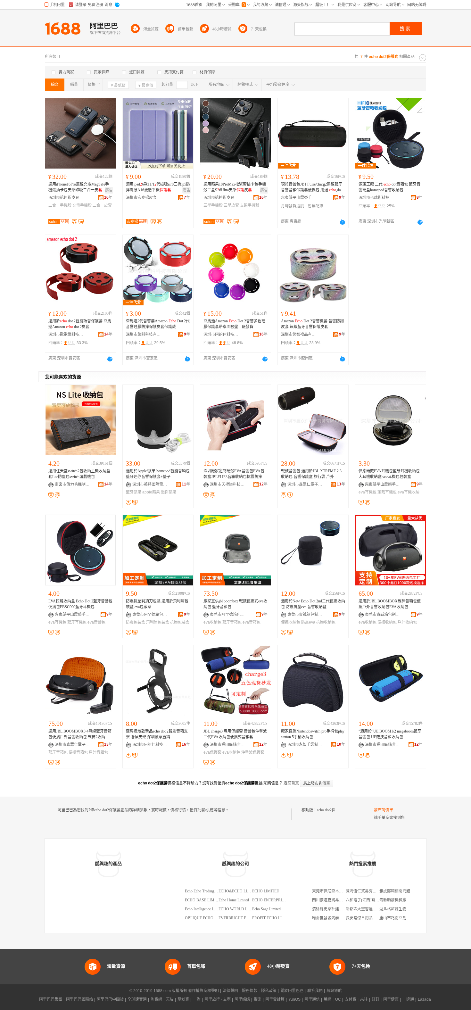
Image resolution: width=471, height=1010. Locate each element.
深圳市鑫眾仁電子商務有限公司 (305, 484)
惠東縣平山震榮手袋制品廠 (298, 197)
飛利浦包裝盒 (157, 622)
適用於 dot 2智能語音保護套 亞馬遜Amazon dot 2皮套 (79, 324)
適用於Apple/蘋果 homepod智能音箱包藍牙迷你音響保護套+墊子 (158, 474)
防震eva (308, 622)
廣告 (109, 190)
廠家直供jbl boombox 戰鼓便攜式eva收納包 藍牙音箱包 (235, 604)
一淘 (197, 999)
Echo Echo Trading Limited (206, 891)
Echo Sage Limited (266, 909)
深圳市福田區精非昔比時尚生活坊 (227, 744)
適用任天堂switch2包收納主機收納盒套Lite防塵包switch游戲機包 (79, 474)
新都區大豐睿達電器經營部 (369, 909)
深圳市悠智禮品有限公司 (298, 334)
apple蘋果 (151, 492)
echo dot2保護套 (330, 810)
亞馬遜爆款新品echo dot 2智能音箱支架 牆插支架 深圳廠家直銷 (157, 734)
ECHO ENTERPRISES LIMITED (278, 900)
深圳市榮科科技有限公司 (143, 334)
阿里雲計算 (275, 999)
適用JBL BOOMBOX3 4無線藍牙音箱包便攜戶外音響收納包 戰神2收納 (80, 734)
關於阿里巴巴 (291, 991)
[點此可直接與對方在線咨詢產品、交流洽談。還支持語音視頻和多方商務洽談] (342, 222)
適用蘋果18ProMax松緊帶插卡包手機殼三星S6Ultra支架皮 (234, 187)
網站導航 (334, 991)
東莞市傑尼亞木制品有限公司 (337, 891)
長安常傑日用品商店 (363, 918)
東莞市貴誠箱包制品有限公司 (305, 614)
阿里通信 (312, 999)
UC (338, 999)
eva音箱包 (251, 622)
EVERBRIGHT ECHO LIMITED (245, 918)
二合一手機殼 (59, 205)
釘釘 (375, 999)
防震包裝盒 (135, 622)
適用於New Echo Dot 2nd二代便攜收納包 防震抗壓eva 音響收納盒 (313, 604)
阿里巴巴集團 (50, 999)
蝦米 (257, 999)
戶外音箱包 (98, 752)
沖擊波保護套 (252, 752)
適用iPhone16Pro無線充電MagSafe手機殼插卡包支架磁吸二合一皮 (78, 187)
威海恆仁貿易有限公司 (365, 891)
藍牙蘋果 (133, 492)
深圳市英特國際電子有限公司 (150, 484)
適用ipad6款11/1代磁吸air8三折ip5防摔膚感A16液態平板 (158, 187)
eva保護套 (212, 752)
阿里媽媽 (242, 999)
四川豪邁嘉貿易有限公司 (333, 900)
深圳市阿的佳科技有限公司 (221, 334)
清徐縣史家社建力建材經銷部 (337, 909)
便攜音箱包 (78, 752)
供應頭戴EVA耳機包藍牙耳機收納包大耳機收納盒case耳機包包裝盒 (389, 474)
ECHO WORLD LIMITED (240, 909)
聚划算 (183, 999)
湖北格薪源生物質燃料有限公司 (406, 909)
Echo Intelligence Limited (204, 909)
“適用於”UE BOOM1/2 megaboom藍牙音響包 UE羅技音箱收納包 (390, 734)
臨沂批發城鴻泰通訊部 (331, 918)
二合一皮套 (102, 205)
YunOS (294, 999)
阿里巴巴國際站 (79, 999)
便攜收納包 (290, 622)
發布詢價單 (383, 810)
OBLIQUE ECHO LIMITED (207, 918)
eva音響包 (96, 622)
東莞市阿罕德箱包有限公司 (150, 614)
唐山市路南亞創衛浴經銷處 (402, 918)
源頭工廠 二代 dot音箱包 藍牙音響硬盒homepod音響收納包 (389, 187)
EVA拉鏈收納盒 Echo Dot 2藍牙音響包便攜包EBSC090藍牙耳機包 (80, 604)
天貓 (170, 999)
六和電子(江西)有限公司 (366, 900)
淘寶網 (156, 999)
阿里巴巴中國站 (110, 999)
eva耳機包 (367, 492)
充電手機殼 (82, 205)
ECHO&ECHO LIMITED (239, 891)
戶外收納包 (407, 622)
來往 (364, 999)
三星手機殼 (213, 205)
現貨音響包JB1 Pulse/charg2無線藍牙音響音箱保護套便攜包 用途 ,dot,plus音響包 (313, 187)
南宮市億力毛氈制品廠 (72, 484)
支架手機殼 (249, 205)
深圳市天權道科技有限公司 (227, 484)
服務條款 (249, 991)
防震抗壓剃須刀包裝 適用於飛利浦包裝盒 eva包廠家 (157, 604)
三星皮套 (231, 205)
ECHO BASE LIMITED (204, 900)
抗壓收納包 (325, 622)
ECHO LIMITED (265, 891)
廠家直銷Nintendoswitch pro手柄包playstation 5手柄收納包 (312, 734)
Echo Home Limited (234, 900)
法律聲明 (230, 991)
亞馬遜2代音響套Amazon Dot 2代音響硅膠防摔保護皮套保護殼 (158, 324)
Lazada (424, 999)
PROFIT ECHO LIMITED (273, 918)
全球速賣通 (137, 999)
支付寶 (350, 999)
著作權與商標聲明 (203, 991)
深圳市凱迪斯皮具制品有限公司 (66, 197)
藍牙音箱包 (232, 622)
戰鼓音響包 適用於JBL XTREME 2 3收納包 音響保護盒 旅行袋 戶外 (311, 474)
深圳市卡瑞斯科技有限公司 (376, 197)
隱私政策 (269, 991)
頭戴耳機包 (387, 492)
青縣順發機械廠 (392, 900)
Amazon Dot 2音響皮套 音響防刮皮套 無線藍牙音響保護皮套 (312, 324)
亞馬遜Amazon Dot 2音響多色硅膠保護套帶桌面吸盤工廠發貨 (234, 324)
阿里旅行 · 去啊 (217, 999)
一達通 (408, 999)
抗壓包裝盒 (179, 622)
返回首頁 (291, 783)
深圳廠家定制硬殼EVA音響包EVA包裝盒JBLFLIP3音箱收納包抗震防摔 (233, 474)
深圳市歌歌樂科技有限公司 (66, 334)
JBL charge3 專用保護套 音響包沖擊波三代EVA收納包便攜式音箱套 (235, 734)
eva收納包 (212, 622)
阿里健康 (391, 999)
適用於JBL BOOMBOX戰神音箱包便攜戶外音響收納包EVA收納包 (390, 604)
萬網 (327, 999)
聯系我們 (315, 991)
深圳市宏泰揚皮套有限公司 (143, 197)
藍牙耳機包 (77, 622)
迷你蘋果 (168, 492)
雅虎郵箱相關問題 (394, 891)
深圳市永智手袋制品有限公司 (305, 744)
